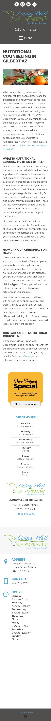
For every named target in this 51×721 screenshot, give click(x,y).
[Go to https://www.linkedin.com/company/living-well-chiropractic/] (28, 4)
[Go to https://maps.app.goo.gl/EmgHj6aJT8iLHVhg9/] (34, 4)
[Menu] (25, 716)
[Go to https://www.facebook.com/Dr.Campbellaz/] (16, 4)
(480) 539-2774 (25, 29)
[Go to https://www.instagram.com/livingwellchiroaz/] (22, 4)
